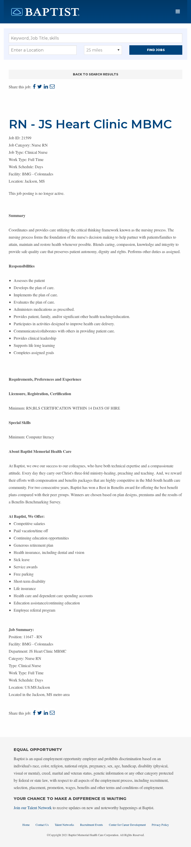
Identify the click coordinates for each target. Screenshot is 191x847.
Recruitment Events (91, 825)
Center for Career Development (127, 825)
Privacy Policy (160, 825)
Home (26, 825)
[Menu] (178, 11)
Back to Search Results (95, 74)
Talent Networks (64, 825)
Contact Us (42, 825)
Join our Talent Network (33, 807)
